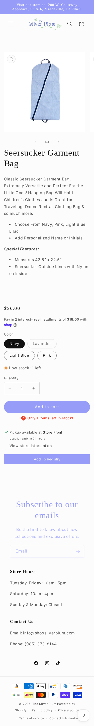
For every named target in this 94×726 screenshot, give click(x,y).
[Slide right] (58, 141)
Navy (14, 343)
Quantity (11, 378)
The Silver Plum (44, 704)
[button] (10, 24)
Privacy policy (68, 710)
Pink (47, 355)
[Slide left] (35, 141)
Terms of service (31, 718)
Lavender (45, 344)
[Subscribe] (78, 551)
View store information (31, 446)
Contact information (64, 718)
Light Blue (20, 355)
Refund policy (42, 710)
